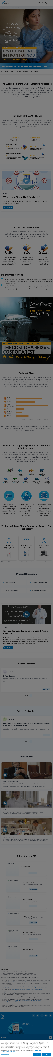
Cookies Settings (5, 1054)
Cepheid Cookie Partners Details (8, 1051)
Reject (46, 1054)
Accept (37, 1054)
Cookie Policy (38, 1050)
